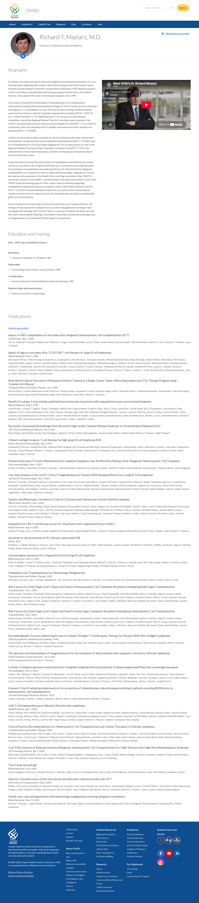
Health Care (44, 24)
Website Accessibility (76, 864)
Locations (86, 24)
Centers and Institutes (107, 876)
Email (129, 872)
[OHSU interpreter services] (177, 843)
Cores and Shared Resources (109, 880)
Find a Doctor (102, 838)
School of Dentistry (136, 841)
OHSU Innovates (104, 887)
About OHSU (73, 848)
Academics (26, 24)
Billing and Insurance (105, 834)
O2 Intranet (132, 869)
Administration (103, 872)
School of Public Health (137, 845)
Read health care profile (177, 33)
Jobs (99, 24)
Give (73, 24)
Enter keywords (153, 13)
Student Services (135, 856)
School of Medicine (135, 834)
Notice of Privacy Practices (20, 872)
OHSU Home (72, 829)
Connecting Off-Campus (138, 876)
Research (60, 24)
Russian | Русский (74, 840)
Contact (70, 833)
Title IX (69, 886)
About (12, 24)
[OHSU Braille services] (161, 843)
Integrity (70, 868)
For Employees (135, 864)
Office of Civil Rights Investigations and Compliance (75, 879)
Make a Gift (71, 860)
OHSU (32, 10)
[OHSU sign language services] (169, 843)
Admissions (132, 852)
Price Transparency (105, 852)
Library (99, 883)
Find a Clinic (101, 841)
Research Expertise (105, 891)
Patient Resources (106, 829)
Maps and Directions (75, 853)
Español (69, 837)
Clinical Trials (102, 849)
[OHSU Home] (16, 10)
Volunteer (70, 890)
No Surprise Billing (104, 856)
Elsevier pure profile (18, 328)
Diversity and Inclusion (76, 871)
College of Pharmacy (136, 849)
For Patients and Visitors (107, 845)
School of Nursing (135, 838)
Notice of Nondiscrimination (21, 876)
